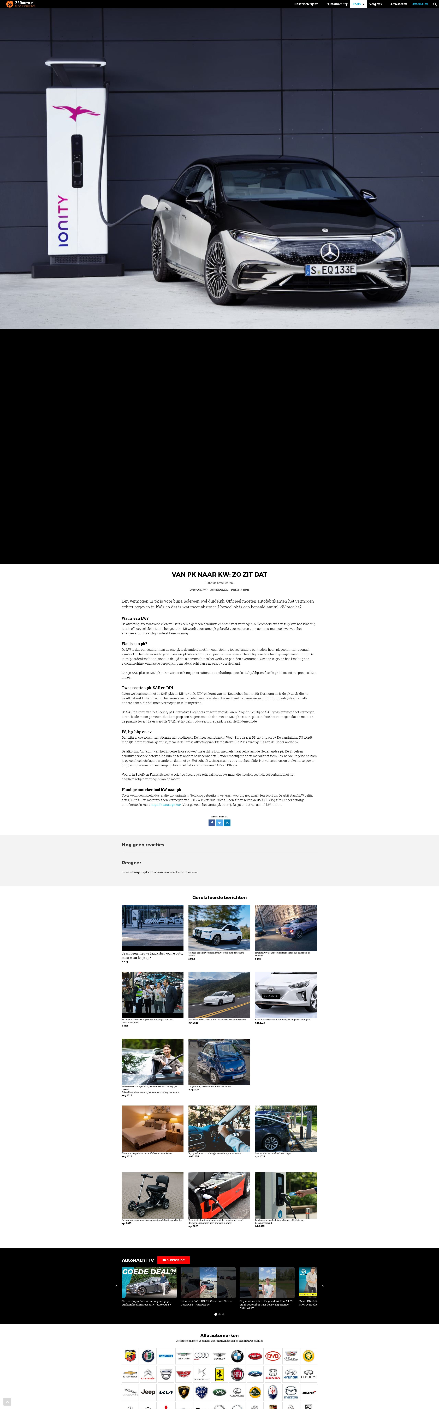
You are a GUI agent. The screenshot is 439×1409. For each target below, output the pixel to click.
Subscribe (175, 1260)
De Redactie (242, 589)
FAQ (226, 589)
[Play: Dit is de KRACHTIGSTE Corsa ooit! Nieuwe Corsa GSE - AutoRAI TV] (208, 1287)
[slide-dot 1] (215, 1314)
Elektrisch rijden (306, 4)
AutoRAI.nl (420, 4)
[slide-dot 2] (219, 1314)
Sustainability (337, 4)
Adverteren (398, 4)
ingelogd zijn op (146, 872)
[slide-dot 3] (223, 1314)
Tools (357, 4)
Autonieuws (216, 589)
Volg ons (375, 4)
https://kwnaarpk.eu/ (166, 805)
